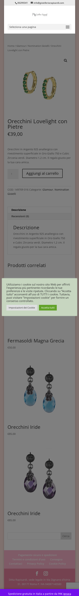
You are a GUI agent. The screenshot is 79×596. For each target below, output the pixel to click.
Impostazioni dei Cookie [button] (22, 307)
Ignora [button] (67, 593)
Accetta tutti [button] (48, 307)
